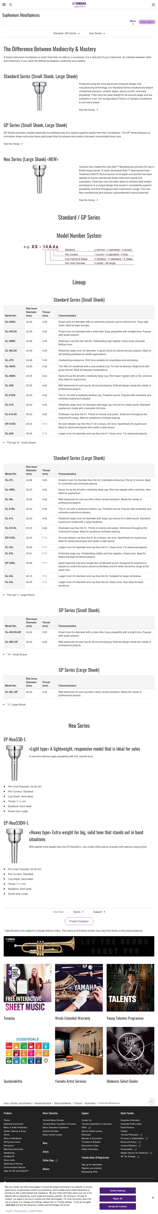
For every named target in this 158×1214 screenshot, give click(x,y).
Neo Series (95, 33)
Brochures (86, 1134)
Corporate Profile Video (131, 1123)
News (45, 1143)
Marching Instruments (13, 1149)
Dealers (46, 1169)
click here (10, 1204)
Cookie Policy (35, 1210)
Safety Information (90, 1149)
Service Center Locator (92, 1131)
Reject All (117, 1198)
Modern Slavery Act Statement (134, 1152)
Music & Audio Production (15, 1127)
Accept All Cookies (117, 1206)
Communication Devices (14, 1167)
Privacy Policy (21, 1210)
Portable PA (9, 1156)
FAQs (84, 1127)
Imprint (9, 1210)
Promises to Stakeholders (132, 1138)
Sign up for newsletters (92, 1164)
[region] (79, 1198)
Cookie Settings (117, 1190)
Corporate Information (130, 1120)
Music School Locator (52, 1134)
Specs (76, 912)
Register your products (92, 1168)
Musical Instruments (43, 1103)
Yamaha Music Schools (53, 1120)
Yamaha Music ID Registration (95, 1157)
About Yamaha (127, 1113)
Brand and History (129, 1141)
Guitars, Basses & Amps (15, 1131)
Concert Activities (51, 1131)
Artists (46, 1151)
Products (78, 1103)
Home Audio (9, 1160)
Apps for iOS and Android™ (16, 1170)
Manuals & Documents (92, 1138)
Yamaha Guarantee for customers (97, 1123)
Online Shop (48, 1160)
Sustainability (127, 1149)
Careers (124, 1131)
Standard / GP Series (64, 33)
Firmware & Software (91, 1141)
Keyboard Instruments (13, 1123)
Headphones (9, 1152)
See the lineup (87, 109)
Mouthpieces (90, 1103)
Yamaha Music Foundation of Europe (59, 1123)
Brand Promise (127, 1127)
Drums (7, 1134)
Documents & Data (90, 1145)
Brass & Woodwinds (62, 1103)
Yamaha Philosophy (129, 1134)
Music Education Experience (55, 1127)
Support (97, 912)
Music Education (50, 1113)
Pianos (7, 1120)
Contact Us (87, 1120)
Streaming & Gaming (13, 1163)
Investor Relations (129, 1145)
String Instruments (12, 1141)
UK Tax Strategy (128, 1156)
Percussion (9, 1145)
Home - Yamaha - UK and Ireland (17, 1103)
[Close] (153, 1197)
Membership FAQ (89, 1171)
